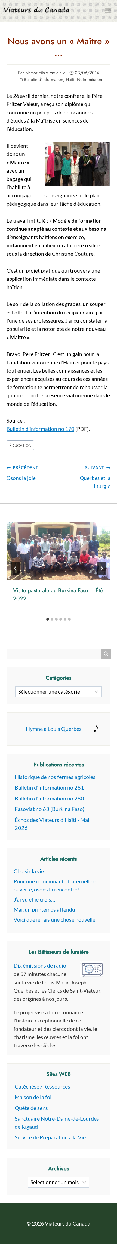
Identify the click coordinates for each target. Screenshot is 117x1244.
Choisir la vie (29, 871)
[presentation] (58, 551)
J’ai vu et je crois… (34, 899)
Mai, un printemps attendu (44, 909)
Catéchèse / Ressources (42, 1086)
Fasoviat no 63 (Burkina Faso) (49, 809)
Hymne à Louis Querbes (54, 728)
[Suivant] (101, 568)
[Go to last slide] (15, 568)
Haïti (70, 79)
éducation (20, 445)
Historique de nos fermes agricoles (55, 777)
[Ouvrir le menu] (108, 10)
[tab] (47, 619)
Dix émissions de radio (40, 965)
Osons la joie (22, 473)
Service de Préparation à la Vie (50, 1137)
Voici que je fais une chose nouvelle (54, 919)
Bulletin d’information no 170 (40, 429)
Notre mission (89, 79)
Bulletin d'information (43, 79)
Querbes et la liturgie (95, 477)
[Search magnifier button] (106, 654)
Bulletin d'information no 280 (49, 798)
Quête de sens (31, 1108)
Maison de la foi (33, 1097)
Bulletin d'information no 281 (49, 787)
